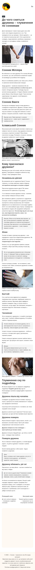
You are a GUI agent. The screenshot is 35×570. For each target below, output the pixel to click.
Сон (3, 16)
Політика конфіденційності (12, 567)
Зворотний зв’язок (25, 567)
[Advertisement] (17, 528)
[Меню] (32, 6)
